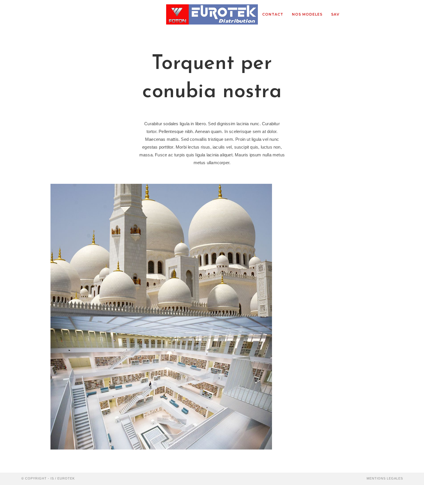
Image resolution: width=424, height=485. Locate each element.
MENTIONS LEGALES (385, 478)
